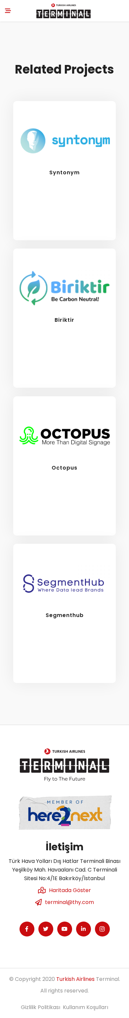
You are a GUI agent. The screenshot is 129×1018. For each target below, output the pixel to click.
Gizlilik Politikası (40, 1007)
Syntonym (64, 172)
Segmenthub (65, 615)
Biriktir (64, 320)
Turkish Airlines (75, 979)
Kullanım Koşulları (85, 1007)
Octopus (64, 468)
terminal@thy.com (69, 902)
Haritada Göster (70, 890)
